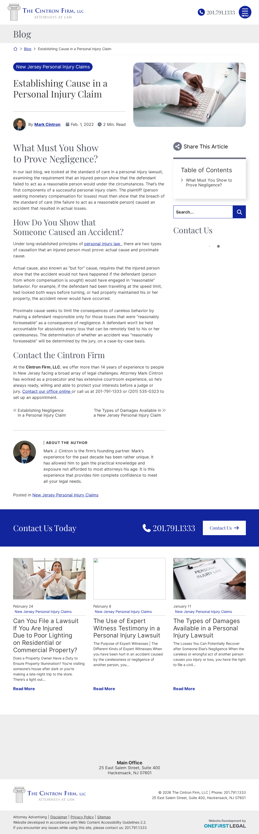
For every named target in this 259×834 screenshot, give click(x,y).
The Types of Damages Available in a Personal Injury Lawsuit (206, 628)
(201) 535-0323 (143, 391)
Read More (24, 688)
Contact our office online (47, 391)
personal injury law (102, 243)
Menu (245, 15)
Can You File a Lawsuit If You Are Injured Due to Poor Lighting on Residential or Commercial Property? (46, 635)
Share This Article (206, 146)
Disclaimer (58, 817)
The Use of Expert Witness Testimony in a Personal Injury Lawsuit (126, 628)
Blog (27, 49)
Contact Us (221, 528)
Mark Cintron (47, 124)
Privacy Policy (82, 817)
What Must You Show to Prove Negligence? (209, 182)
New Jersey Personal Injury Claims (53, 66)
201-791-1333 (108, 391)
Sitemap (104, 817)
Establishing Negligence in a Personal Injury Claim (42, 413)
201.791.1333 (221, 12)
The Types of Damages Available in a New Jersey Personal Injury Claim (127, 413)
